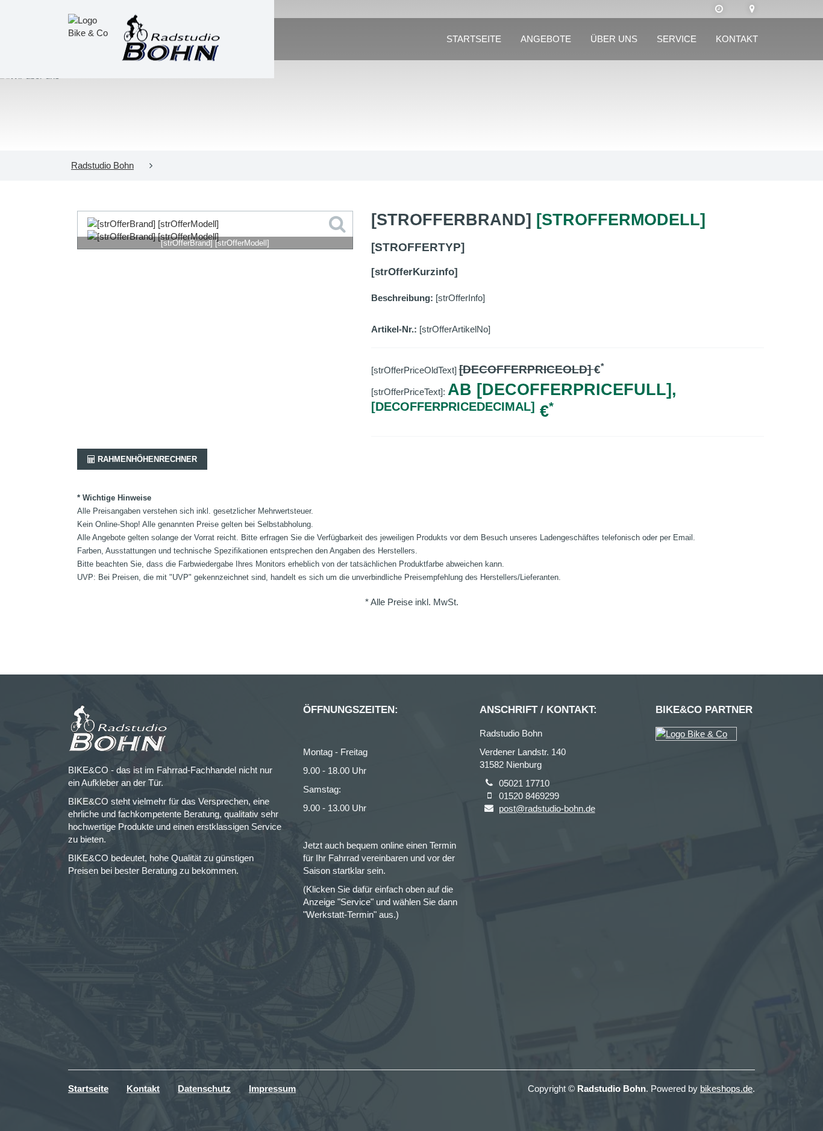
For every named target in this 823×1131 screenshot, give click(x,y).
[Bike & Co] (696, 734)
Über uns (613, 39)
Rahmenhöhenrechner (146, 459)
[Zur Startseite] (171, 39)
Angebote (546, 39)
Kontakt (737, 39)
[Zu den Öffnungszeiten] (719, 9)
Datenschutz (204, 1088)
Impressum (272, 1088)
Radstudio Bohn (102, 165)
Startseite (473, 39)
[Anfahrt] (752, 9)
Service (676, 39)
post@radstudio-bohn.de (547, 808)
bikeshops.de (726, 1088)
